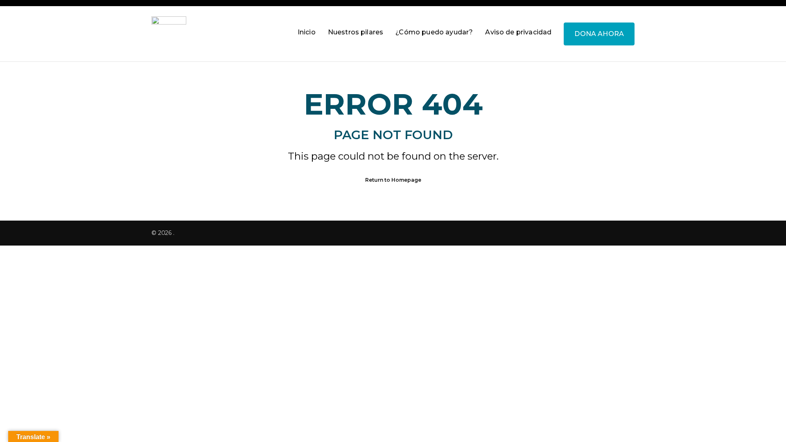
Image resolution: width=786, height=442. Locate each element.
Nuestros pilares (356, 32)
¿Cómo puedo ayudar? (434, 32)
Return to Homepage (393, 180)
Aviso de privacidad (518, 32)
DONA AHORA (599, 34)
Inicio (307, 32)
